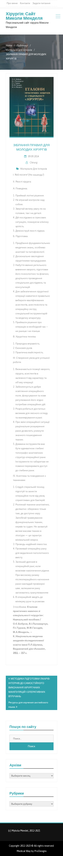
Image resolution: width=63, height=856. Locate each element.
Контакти (25, 3)
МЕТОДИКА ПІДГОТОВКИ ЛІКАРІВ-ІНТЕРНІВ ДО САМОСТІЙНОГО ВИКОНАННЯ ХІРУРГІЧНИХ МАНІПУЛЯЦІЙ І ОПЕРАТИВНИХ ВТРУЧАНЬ (29, 687)
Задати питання (41, 3)
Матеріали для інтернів (33, 168)
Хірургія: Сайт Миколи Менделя (24, 16)
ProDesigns (40, 851)
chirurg (33, 162)
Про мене (12, 3)
